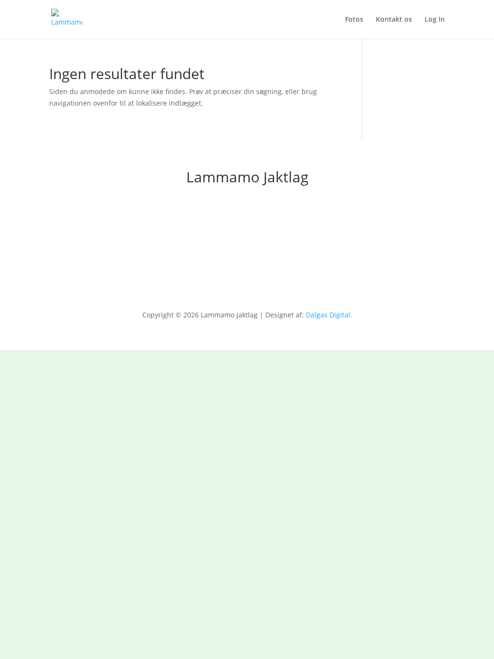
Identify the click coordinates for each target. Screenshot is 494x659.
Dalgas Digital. (329, 314)
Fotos (354, 20)
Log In (435, 20)
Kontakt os (394, 20)
